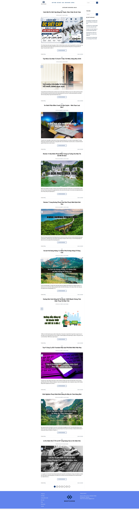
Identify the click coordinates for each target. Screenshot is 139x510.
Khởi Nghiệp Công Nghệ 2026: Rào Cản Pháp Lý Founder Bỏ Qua (92, 22)
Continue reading (62, 50)
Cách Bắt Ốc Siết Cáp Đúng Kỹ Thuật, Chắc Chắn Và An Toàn (62, 12)
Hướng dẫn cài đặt (44, 497)
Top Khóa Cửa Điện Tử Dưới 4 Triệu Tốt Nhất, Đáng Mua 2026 (62, 59)
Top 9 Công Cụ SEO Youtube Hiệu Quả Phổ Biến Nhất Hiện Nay (62, 347)
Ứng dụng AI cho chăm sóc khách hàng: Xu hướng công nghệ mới (91, 34)
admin (66, 15)
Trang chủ (43, 493)
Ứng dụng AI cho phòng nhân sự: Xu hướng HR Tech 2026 (91, 38)
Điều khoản (67, 2)
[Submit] (97, 3)
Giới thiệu (54, 2)
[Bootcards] (45, 2)
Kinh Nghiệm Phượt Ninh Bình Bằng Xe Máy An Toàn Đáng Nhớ (61, 394)
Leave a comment (80, 54)
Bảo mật (59, 2)
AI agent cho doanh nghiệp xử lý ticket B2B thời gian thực (91, 30)
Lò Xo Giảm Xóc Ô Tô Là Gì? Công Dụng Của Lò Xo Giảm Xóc (62, 441)
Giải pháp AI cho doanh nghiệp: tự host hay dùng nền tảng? (92, 26)
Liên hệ (72, 2)
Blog (63, 2)
